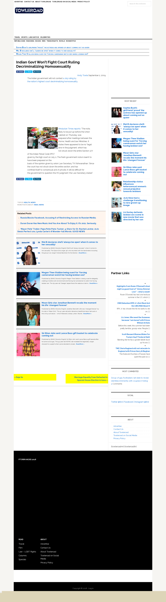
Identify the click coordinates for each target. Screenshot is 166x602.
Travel (21, 544)
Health (27, 202)
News (33, 202)
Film (20, 548)
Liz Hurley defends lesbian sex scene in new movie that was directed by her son (133, 216)
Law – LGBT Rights (27, 552)
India (36, 205)
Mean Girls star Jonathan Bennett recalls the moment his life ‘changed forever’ (135, 156)
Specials (22, 559)
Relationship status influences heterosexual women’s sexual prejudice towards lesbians (134, 186)
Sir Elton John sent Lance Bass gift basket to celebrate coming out (135, 171)
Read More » (83, 253)
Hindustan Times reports (69, 129)
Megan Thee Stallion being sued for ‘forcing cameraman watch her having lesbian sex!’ (52, 54)
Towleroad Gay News (83, 10)
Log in (90, 588)
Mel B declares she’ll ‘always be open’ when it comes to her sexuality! (45, 51)
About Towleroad (121, 432)
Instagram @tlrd (142, 402)
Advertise (118, 426)
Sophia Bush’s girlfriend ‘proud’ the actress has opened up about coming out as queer (52, 47)
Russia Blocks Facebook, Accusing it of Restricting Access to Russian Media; (58, 218)
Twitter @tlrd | (117, 402)
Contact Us (118, 429)
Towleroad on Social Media (125, 435)
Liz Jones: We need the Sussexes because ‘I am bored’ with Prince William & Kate (135, 320)
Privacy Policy (119, 438)
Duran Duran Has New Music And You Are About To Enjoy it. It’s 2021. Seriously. (58, 223)
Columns (23, 555)
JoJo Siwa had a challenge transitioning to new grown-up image (135, 201)
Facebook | (129, 402)
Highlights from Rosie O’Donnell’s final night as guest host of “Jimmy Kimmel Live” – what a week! (133, 289)
